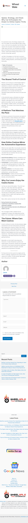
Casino (12, 24)
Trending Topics (14, 483)
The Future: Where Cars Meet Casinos (11, 74)
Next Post (14, 286)
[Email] (14, 276)
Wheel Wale (15, 5)
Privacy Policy (14, 481)
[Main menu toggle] (25, 5)
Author (4, 75)
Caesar (5, 272)
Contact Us (14, 480)
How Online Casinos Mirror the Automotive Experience (12, 70)
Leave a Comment (6, 24)
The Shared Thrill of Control (9, 66)
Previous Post (14, 283)
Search (3, 353)
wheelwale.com (24, 516)
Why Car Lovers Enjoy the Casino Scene (11, 72)
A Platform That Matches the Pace (10, 68)
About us (14, 478)
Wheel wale (2, 501)
